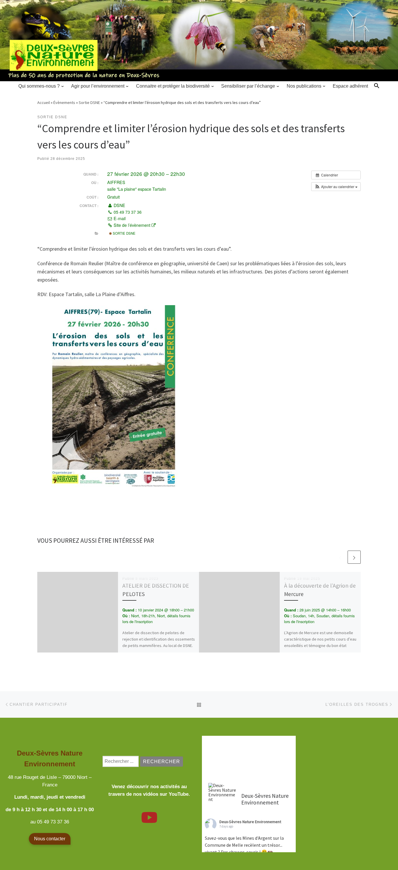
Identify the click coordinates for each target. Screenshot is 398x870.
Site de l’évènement (132, 225)
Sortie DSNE (89, 102)
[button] (376, 85)
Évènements (64, 102)
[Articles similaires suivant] (354, 557)
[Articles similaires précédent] (340, 557)
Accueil (43, 102)
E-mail (119, 218)
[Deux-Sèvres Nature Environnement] (222, 792)
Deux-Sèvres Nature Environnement (250, 821)
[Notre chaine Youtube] (149, 821)
